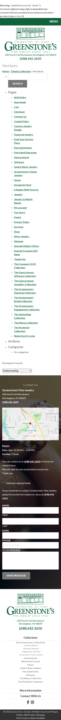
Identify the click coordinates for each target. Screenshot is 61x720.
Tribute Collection (21, 71)
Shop (17, 231)
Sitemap (18, 241)
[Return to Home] (30, 40)
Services (18, 226)
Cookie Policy (21, 121)
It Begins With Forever (26, 189)
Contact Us (20, 116)
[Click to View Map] (30, 424)
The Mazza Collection (26, 322)
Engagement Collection (31, 651)
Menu (53, 21)
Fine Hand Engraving (25, 152)
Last (5, 526)
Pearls (17, 217)
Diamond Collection (31, 648)
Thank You (20, 259)
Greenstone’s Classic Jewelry (31, 655)
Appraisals (20, 102)
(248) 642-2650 (30, 58)
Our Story (19, 212)
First (5, 515)
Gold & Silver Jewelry (25, 166)
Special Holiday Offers (26, 246)
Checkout (19, 111)
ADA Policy (20, 97)
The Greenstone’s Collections (30, 642)
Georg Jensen (21, 157)
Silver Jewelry (21, 236)
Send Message (16, 575)
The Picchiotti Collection (30, 681)
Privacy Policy (21, 222)
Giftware (19, 162)
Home (5, 71)
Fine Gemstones (23, 147)
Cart (16, 106)
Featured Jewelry (23, 134)
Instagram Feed (22, 184)
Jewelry (18, 194)
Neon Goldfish (38, 718)
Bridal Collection (31, 645)
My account (20, 207)
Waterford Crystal (24, 335)
